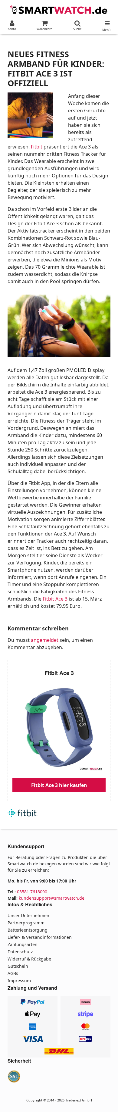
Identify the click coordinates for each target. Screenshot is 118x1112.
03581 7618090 (32, 892)
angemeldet (44, 640)
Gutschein (18, 966)
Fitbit (36, 146)
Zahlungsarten (23, 944)
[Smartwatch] (59, 9)
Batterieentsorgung (28, 930)
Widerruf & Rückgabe (29, 959)
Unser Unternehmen (28, 915)
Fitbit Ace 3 (55, 598)
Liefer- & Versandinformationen (40, 937)
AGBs (13, 973)
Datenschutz (20, 951)
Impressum (19, 980)
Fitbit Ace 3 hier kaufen (59, 785)
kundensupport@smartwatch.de (51, 898)
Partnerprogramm (26, 923)
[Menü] (106, 22)
